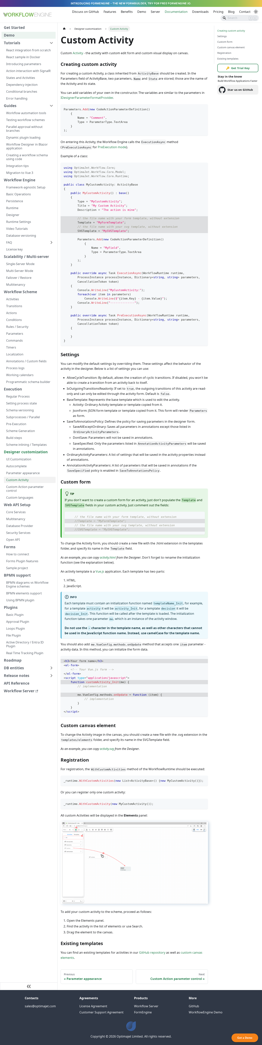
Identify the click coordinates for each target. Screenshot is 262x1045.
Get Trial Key (238, 68)
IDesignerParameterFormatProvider (87, 98)
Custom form (224, 42)
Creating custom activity (231, 30)
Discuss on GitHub (85, 12)
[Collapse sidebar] (29, 986)
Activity (78, 53)
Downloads (200, 12)
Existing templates (227, 58)
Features (110, 12)
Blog (231, 12)
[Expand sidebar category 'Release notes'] (51, 675)
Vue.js (100, 571)
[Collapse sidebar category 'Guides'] (51, 105)
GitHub (194, 1006)
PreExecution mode (112, 147)
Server (155, 12)
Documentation (176, 12)
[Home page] (64, 29)
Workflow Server (146, 1006)
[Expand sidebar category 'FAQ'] (51, 242)
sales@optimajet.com (40, 1006)
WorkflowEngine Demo (205, 1012)
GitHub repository (152, 952)
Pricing (218, 12)
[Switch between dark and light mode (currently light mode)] (256, 12)
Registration (224, 53)
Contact (244, 12)
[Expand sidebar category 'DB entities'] (51, 667)
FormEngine (143, 1012)
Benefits (127, 12)
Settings (222, 36)
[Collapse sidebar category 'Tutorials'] (51, 42)
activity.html (108, 557)
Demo (141, 12)
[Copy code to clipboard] (203, 109)
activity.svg (107, 749)
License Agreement (93, 1006)
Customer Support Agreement (101, 1012)
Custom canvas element (231, 47)
